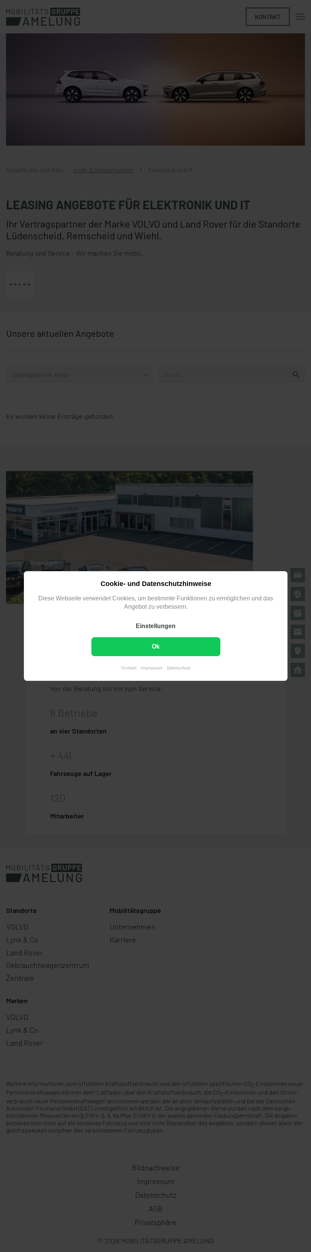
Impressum (151, 667)
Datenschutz (178, 667)
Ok (156, 646)
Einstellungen (156, 626)
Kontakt (128, 667)
